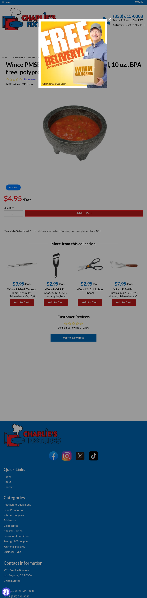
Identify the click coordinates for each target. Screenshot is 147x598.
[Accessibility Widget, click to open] (6, 591)
